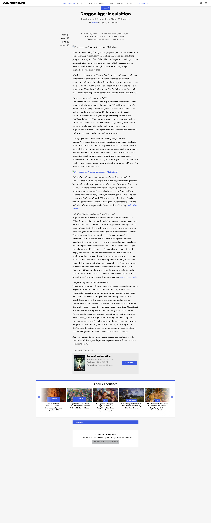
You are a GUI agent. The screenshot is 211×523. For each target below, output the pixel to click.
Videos (120, 3)
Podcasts (129, 3)
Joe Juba (94, 23)
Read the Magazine (68, 3)
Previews (100, 3)
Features (110, 3)
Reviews (89, 3)
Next (172, 397)
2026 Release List (143, 3)
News (81, 3)
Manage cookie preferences (105, 442)
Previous (39, 397)
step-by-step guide (128, 277)
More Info (129, 363)
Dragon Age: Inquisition (99, 356)
